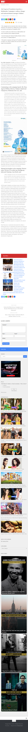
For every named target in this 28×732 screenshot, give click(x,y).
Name (3, 333)
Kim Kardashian (6, 386)
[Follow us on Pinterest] (19, 349)
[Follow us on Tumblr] (23, 349)
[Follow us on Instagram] (15, 349)
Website (3, 338)
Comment (4, 324)
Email (16, 333)
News (7, 4)
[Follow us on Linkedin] (24, 349)
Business (3, 4)
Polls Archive (3, 392)
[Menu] (26, 1)
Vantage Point (5, 15)
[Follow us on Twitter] (17, 349)
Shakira (4, 385)
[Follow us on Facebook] (21, 349)
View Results (14, 390)
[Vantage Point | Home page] (4, 2)
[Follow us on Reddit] (26, 349)
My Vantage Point (4, 541)
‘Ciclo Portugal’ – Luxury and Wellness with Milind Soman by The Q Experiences (13, 440)
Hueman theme (20, 725)
